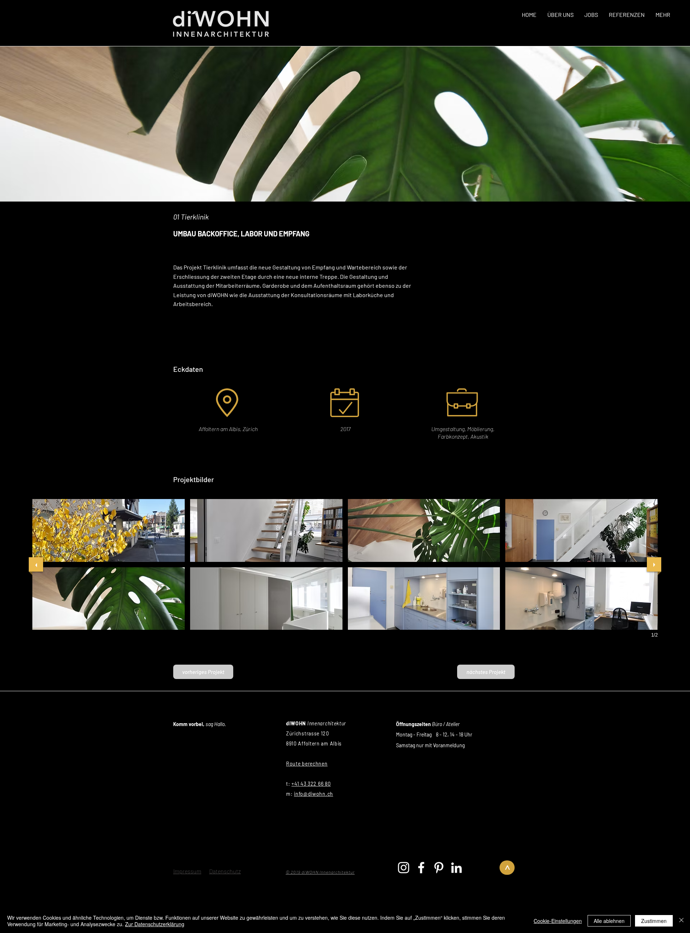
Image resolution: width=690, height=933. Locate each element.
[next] (654, 564)
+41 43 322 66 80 (311, 784)
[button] (108, 530)
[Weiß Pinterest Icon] (438, 867)
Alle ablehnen (609, 920)
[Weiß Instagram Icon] (403, 867)
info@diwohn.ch (313, 794)
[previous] (36, 564)
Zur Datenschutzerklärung (154, 924)
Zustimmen (654, 920)
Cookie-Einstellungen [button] (558, 920)
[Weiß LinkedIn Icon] (456, 867)
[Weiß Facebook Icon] (421, 867)
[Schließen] (681, 920)
